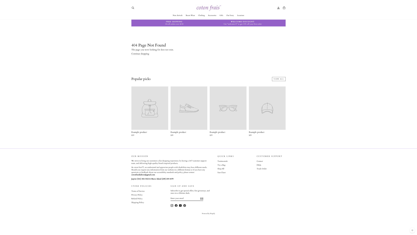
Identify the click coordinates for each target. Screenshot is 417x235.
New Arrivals (178, 15)
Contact (260, 161)
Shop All (221, 169)
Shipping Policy (137, 202)
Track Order (262, 169)
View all (279, 79)
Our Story (230, 15)
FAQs (259, 165)
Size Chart (222, 172)
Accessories (212, 15)
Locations (240, 15)
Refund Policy (136, 198)
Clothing (201, 15)
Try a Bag (221, 165)
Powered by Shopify (208, 214)
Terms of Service (138, 191)
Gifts (221, 15)
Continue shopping (140, 53)
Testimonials (223, 161)
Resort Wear (190, 15)
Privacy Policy (137, 195)
